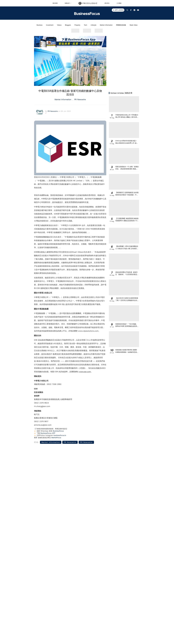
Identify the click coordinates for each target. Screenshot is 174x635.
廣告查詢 (107, 3)
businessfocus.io (60, 435)
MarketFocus (56, 438)
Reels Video (133, 25)
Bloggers (68, 25)
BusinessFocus (58, 431)
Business (39, 25)
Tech (85, 25)
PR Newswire (80, 99)
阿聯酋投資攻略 (121, 25)
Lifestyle (93, 25)
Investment (49, 25)
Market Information (106, 25)
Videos (59, 25)
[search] (127, 10)
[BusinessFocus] (87, 13)
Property (77, 25)
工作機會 (119, 3)
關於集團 (55, 3)
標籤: (36, 442)
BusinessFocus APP (47, 433)
